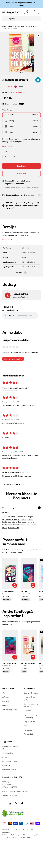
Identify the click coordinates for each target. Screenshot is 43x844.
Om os (5, 693)
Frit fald (24, 591)
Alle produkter (21, 517)
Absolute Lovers (8, 591)
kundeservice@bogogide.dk (17, 791)
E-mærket (6, 757)
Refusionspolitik (33, 835)
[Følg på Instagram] (10, 803)
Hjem (4, 26)
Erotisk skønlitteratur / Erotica (14, 519)
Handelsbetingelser (10, 761)
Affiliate (5, 697)
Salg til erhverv (29, 722)
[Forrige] (2, 4)
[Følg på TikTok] (22, 803)
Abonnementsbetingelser (10, 747)
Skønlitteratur (20, 26)
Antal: (4, 152)
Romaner (31, 26)
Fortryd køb (28, 734)
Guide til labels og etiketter (31, 705)
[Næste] (40, 4)
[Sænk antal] (5, 156)
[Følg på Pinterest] (16, 803)
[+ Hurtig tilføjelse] (14, 585)
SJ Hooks (8, 87)
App (25, 726)
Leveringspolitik (25, 837)
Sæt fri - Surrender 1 (10, 663)
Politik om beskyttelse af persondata (14, 835)
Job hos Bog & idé (9, 709)
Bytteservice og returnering (30, 716)
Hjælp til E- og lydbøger (29, 698)
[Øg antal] (14, 156)
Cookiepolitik (7, 753)
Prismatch (28, 711)
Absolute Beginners (28, 663)
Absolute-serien (15, 92)
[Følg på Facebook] (4, 803)
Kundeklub (28, 730)
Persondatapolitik (9, 769)
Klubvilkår (6, 765)
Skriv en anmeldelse (13, 359)
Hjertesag (6, 701)
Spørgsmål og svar (31, 693)
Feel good (22, 522)
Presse (5, 705)
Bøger (10, 26)
